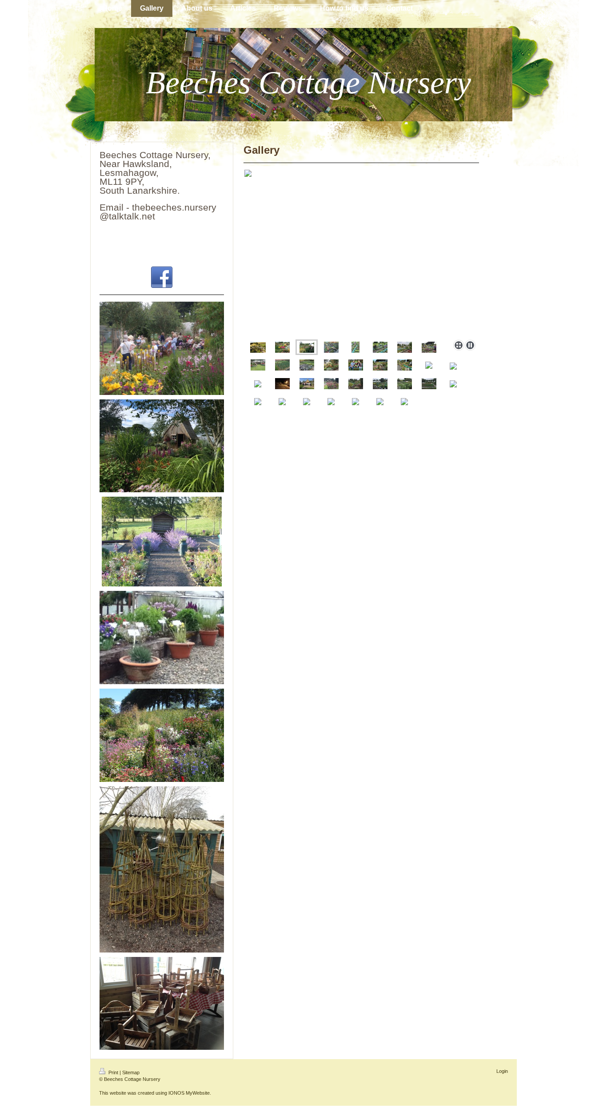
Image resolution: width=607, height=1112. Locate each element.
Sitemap (131, 1072)
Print (113, 1072)
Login (502, 1071)
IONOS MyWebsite (189, 1093)
